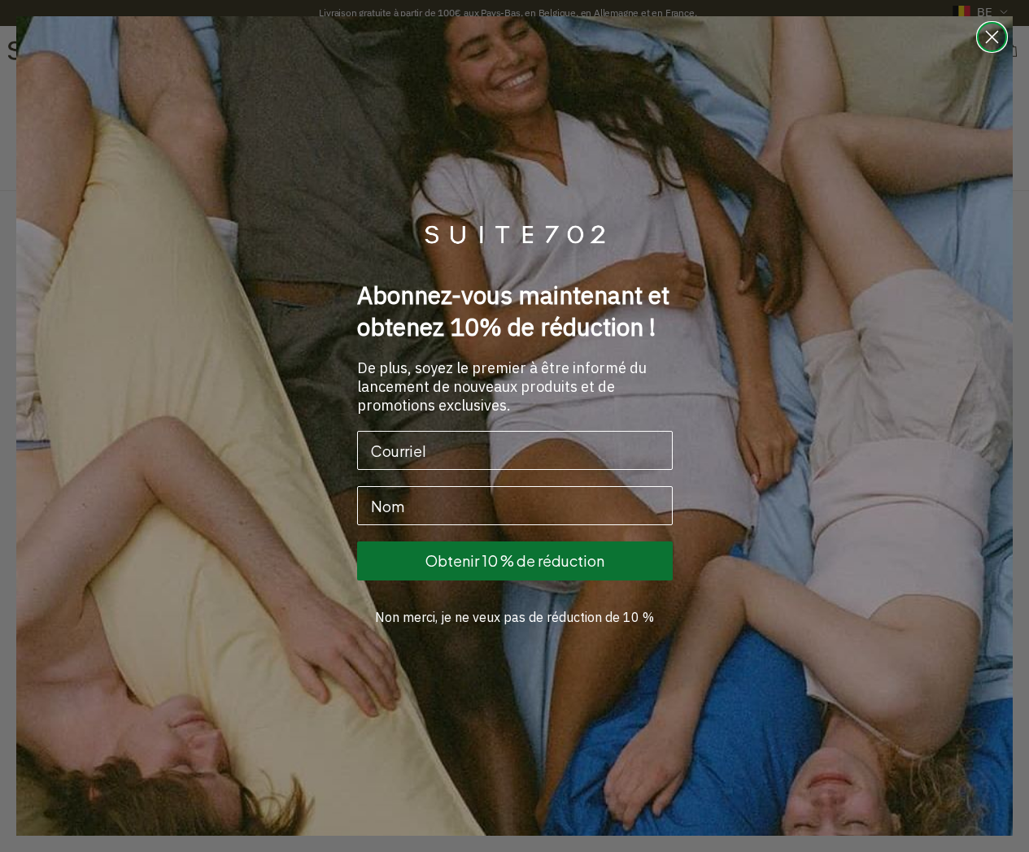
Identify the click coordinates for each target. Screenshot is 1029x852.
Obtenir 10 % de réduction (514, 560)
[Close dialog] (992, 37)
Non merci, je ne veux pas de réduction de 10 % (514, 617)
